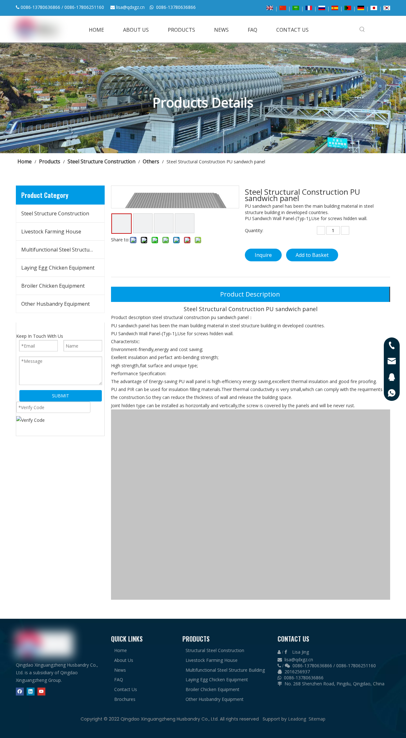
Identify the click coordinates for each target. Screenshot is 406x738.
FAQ (118, 679)
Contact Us (125, 689)
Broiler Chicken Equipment (53, 285)
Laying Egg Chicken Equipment (58, 267)
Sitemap (317, 719)
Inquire (263, 254)
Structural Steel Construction (215, 650)
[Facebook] (20, 691)
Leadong (297, 719)
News (120, 670)
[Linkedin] (31, 691)
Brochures (124, 699)
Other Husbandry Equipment (55, 303)
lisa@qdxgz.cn (130, 7)
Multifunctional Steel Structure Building (62, 249)
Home (120, 650)
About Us (123, 660)
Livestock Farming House (51, 231)
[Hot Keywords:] (362, 29)
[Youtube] (41, 691)
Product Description (250, 294)
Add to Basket (312, 254)
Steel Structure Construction (55, 213)
